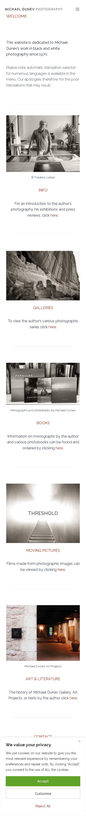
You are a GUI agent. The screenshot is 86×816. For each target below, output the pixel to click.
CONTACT (43, 737)
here (54, 215)
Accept (43, 781)
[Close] (81, 741)
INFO (43, 190)
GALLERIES (43, 308)
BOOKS (43, 423)
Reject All (43, 806)
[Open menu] (77, 9)
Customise (43, 794)
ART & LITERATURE (43, 679)
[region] (43, 776)
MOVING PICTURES (43, 550)
